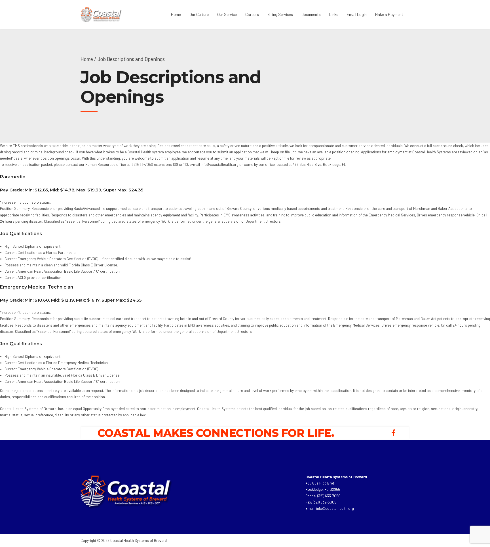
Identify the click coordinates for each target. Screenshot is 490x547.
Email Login (357, 14)
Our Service (227, 14)
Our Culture (199, 14)
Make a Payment (389, 14)
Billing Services (280, 14)
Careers (252, 14)
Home (176, 14)
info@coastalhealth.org (335, 508)
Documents (311, 14)
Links (333, 14)
